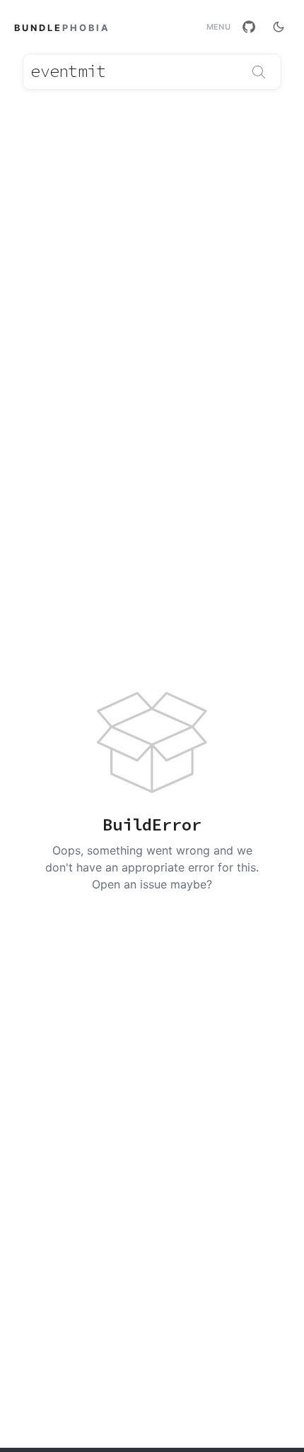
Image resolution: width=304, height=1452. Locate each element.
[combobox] (152, 71)
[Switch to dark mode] (278, 27)
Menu (218, 27)
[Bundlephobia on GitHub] (249, 27)
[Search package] (258, 72)
